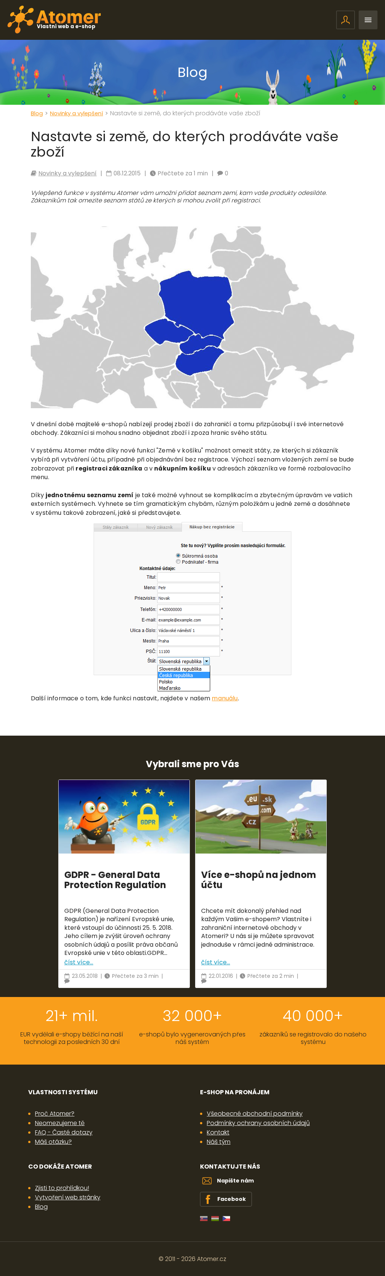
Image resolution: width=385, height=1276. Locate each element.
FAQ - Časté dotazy (63, 1132)
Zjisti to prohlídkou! (62, 1188)
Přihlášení (345, 20)
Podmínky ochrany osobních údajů (258, 1123)
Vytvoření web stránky (67, 1197)
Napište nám (235, 1180)
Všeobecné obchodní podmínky (255, 1113)
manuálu (225, 698)
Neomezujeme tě (60, 1123)
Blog (192, 72)
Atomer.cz (211, 1259)
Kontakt (218, 1132)
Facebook (231, 1199)
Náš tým (218, 1141)
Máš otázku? (53, 1141)
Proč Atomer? (54, 1113)
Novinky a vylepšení (76, 113)
